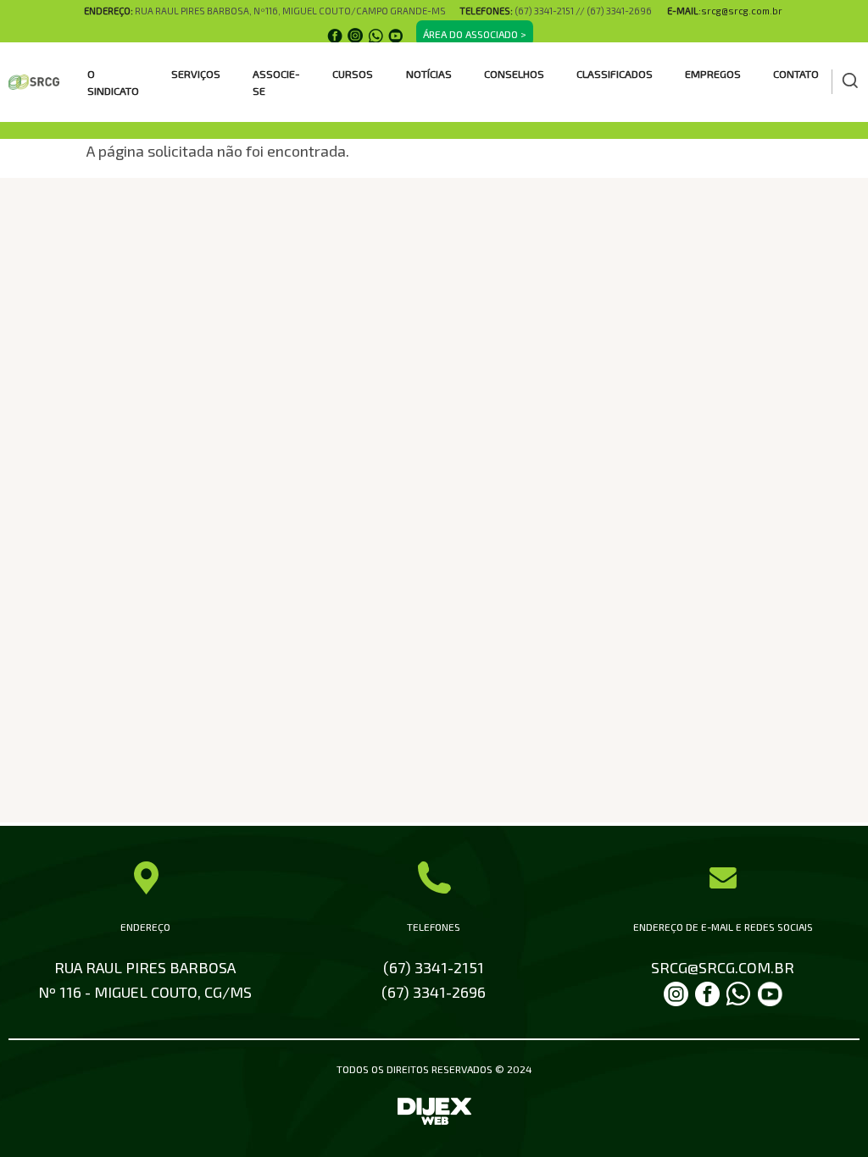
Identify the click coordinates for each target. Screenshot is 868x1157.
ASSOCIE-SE (276, 82)
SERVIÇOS (195, 73)
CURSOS (352, 73)
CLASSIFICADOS (614, 73)
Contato (796, 73)
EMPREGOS (713, 73)
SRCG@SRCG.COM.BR (722, 967)
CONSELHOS (514, 73)
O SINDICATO (113, 82)
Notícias (429, 73)
